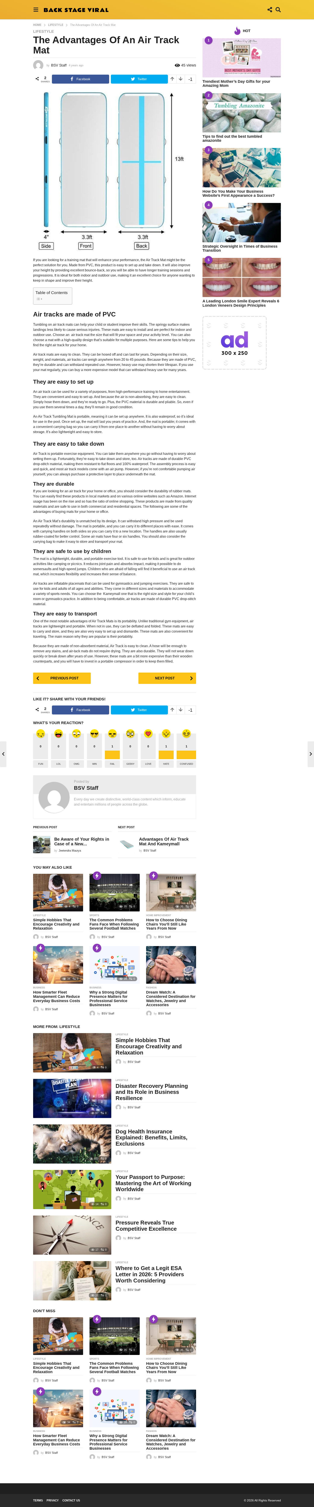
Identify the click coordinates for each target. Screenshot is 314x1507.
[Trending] (97, 875)
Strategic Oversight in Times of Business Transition (239, 248)
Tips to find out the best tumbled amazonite (232, 138)
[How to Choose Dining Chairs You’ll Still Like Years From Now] (171, 892)
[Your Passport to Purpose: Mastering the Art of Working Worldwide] (72, 1189)
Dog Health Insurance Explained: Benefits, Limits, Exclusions (151, 1137)
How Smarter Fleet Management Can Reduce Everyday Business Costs (56, 996)
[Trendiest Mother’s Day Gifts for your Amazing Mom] (241, 57)
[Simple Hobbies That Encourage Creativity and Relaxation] (58, 892)
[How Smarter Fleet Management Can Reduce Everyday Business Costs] (58, 965)
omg (76, 764)
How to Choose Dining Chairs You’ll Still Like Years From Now (166, 924)
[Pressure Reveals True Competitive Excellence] (72, 1235)
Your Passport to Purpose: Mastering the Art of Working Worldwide (153, 1183)
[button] (35, 9)
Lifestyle (43, 31)
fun (40, 764)
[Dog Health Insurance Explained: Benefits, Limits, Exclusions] (72, 1144)
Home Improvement (158, 915)
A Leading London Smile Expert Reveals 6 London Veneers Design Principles (240, 303)
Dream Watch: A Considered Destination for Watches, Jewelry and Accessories (170, 998)
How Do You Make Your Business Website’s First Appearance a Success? (238, 193)
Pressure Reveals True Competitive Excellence (146, 1225)
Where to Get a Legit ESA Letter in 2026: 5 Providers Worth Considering (150, 1274)
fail (112, 764)
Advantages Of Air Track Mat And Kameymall (164, 841)
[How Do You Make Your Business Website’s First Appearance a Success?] (241, 167)
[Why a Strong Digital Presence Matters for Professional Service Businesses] (114, 965)
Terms (38, 1500)
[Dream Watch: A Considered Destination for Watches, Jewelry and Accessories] (171, 965)
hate (166, 764)
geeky (130, 764)
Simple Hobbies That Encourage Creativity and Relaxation (56, 924)
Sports (94, 915)
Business (39, 987)
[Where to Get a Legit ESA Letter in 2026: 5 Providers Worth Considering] (72, 1280)
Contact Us (71, 1500)
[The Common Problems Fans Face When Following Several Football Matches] (114, 892)
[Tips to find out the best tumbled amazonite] (241, 112)
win (94, 764)
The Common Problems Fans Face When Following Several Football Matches (114, 924)
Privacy (53, 1500)
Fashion (151, 987)
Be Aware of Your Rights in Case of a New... (81, 841)
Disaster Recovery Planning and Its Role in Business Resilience (152, 1092)
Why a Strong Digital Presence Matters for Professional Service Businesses (109, 998)
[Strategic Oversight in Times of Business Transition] (241, 222)
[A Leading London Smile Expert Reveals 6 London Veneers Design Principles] (241, 277)
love (148, 764)
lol (58, 764)
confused (186, 764)
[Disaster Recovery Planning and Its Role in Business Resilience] (72, 1098)
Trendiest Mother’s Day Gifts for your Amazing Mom (236, 83)
